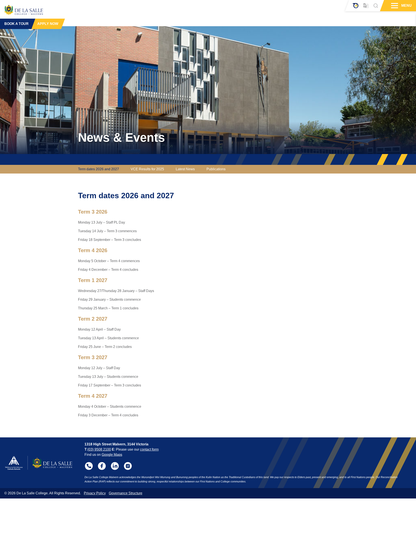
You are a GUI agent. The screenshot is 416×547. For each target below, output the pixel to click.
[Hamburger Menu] (394, 5)
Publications (216, 169)
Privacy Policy (95, 493)
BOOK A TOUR (16, 24)
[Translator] (365, 5)
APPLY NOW (47, 24)
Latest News (185, 169)
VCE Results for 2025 (147, 169)
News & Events (121, 137)
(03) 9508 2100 (99, 449)
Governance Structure (125, 493)
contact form (149, 449)
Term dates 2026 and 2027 (98, 169)
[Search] (375, 5)
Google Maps (112, 454)
